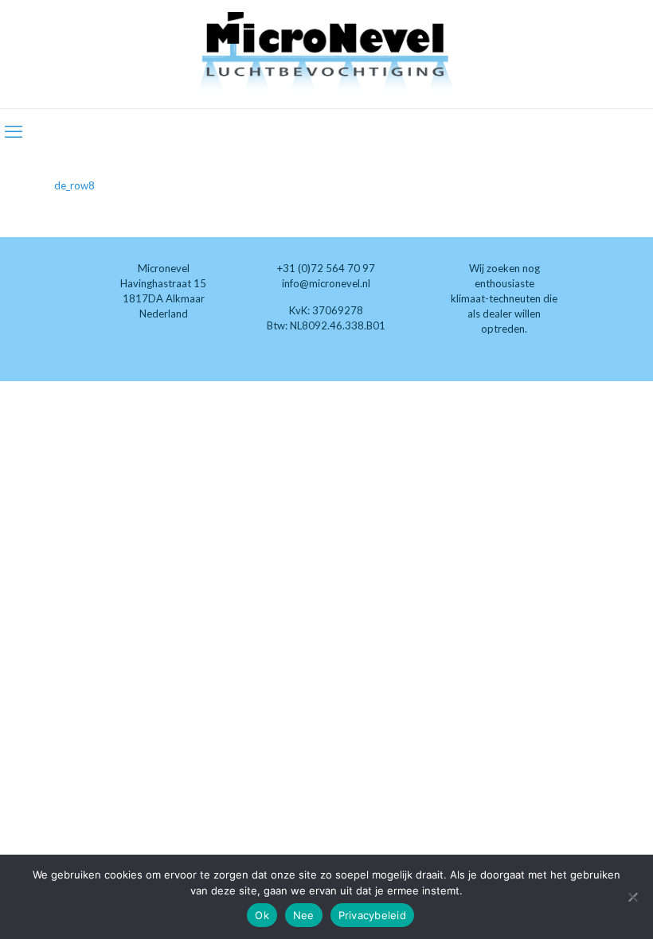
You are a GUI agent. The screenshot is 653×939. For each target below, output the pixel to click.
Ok (262, 915)
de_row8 (74, 185)
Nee (304, 915)
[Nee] (633, 897)
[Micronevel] (326, 54)
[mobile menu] (13, 131)
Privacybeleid (372, 915)
